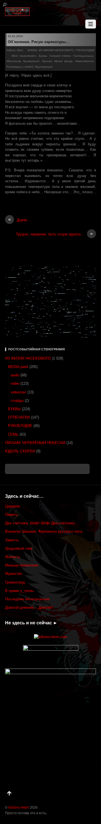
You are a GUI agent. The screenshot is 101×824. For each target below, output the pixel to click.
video (15, 383)
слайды (17, 400)
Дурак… (19, 219)
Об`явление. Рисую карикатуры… (38, 42)
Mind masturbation (24, 55)
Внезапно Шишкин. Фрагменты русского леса (43, 531)
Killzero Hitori (14, 50)
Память (11, 515)
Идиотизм (13, 61)
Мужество (13, 574)
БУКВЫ (32, 50)
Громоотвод (15, 582)
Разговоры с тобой (19, 66)
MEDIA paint (18, 367)
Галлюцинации (83, 55)
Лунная (47, 61)
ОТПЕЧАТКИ (19, 417)
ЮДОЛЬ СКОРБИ (20, 451)
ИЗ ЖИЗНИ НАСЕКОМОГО (56, 50)
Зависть (12, 540)
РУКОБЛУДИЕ (85, 50)
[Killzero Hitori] (17, 10)
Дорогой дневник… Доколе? (29, 607)
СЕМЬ (13, 434)
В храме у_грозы (19, 591)
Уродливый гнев (18, 548)
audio (15, 375)
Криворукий (31, 61)
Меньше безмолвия (21, 565)
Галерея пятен (60, 55)
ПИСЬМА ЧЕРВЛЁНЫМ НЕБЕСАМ (35, 443)
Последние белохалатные (27, 599)
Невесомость (84, 61)
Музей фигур (63, 61)
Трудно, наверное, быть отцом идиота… (54, 234)
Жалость (12, 557)
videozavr (18, 392)
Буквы (43, 55)
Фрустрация (43, 66)
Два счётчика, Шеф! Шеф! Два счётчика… (41, 523)
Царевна (12, 506)
